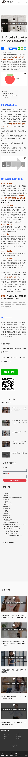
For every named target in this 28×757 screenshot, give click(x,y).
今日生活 (6, 511)
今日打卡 (6, 515)
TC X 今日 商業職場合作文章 (12, 535)
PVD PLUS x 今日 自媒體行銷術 (11, 528)
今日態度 (6, 506)
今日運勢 (6, 501)
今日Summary (7, 97)
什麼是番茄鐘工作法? (8, 93)
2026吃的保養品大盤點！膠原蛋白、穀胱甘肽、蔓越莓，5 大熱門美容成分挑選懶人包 (18, 409)
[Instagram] (11, 753)
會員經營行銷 (7, 521)
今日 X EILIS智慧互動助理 (10, 522)
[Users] (16, 753)
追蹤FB (7, 755)
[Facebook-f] (7, 753)
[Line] (25, 753)
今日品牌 (6, 510)
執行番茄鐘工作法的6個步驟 (10, 95)
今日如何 (6, 508)
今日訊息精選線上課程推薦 (12, 531)
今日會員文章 (7, 517)
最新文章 (6, 519)
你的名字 (5, 467)
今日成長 (6, 502)
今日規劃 (6, 513)
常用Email (5, 473)
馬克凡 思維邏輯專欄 (10, 533)
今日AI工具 (6, 499)
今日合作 (6, 530)
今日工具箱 (6, 504)
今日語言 (6, 493)
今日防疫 (6, 495)
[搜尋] (26, 3)
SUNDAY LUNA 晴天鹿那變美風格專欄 (13, 497)
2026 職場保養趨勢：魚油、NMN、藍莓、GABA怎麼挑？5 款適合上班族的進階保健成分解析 (19, 422)
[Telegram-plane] (20, 753)
